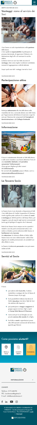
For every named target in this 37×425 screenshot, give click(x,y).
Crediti (31, 412)
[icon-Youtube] (11, 402)
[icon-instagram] (17, 402)
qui (7, 166)
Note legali (19, 414)
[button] (34, 2)
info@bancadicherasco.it (14, 396)
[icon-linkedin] (6, 402)
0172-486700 (12, 391)
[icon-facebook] (2, 402)
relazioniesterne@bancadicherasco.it (13, 173)
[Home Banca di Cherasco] (9, 2)
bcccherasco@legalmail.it (13, 393)
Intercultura (16, 301)
